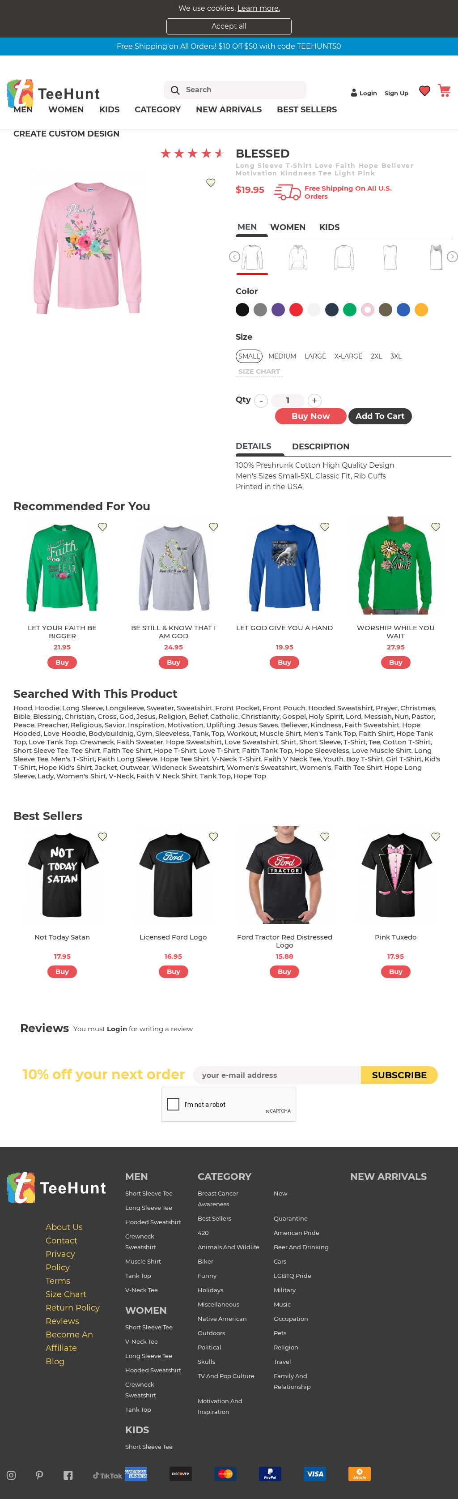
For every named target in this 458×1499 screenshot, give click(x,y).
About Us (64, 1227)
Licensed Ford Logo (173, 937)
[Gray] (260, 309)
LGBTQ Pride (292, 1275)
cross (107, 716)
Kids (109, 110)
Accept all (229, 26)
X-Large (348, 356)
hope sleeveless (322, 750)
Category (158, 110)
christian (79, 716)
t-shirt (355, 742)
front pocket (237, 708)
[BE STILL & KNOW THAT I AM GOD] (174, 566)
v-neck (121, 776)
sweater (160, 708)
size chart (259, 371)
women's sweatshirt (262, 767)
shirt (289, 742)
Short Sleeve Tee (149, 1193)
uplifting (220, 725)
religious (86, 725)
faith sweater (140, 742)
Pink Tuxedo (396, 937)
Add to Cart (380, 416)
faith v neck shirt (166, 776)
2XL (376, 356)
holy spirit (326, 716)
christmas (417, 708)
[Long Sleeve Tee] (252, 257)
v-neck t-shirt (236, 759)
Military (285, 1290)
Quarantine (291, 1218)
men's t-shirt (73, 759)
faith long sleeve (127, 759)
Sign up (396, 93)
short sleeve (320, 742)
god (126, 716)
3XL (396, 356)
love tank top (53, 742)
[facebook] (68, 1474)
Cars (280, 1261)
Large (315, 356)
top (218, 733)
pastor (422, 716)
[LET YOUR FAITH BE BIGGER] (62, 566)
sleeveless (172, 733)
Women (66, 110)
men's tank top (330, 733)
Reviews (62, 1321)
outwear (134, 767)
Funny (207, 1275)
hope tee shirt (184, 759)
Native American (222, 1318)
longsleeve (125, 708)
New (280, 1193)
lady (46, 776)
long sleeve (82, 708)
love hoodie (64, 733)
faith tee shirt (127, 750)
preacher (52, 725)
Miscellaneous (218, 1304)
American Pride (296, 1232)
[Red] (296, 309)
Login (368, 93)
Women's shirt (81, 776)
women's (315, 767)
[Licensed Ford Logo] (174, 875)
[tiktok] (108, 1474)
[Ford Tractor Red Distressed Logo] (285, 875)
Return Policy (73, 1308)
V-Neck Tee (141, 1290)
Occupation (291, 1318)
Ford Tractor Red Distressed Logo (284, 941)
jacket (106, 767)
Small (249, 356)
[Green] (349, 309)
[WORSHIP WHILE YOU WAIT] (396, 566)
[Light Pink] (367, 309)
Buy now (311, 416)
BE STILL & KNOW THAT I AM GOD (173, 632)
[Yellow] (421, 309)
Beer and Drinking (301, 1247)
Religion (286, 1347)
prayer (387, 708)
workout (242, 733)
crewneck (97, 742)
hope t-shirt (175, 750)
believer (294, 725)
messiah (378, 716)
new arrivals (388, 1176)
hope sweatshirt (194, 742)
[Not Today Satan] (62, 875)
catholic (224, 716)
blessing (47, 716)
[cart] (444, 90)
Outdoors (211, 1333)
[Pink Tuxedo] (396, 875)
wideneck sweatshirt (188, 767)
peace (23, 725)
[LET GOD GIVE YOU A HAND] (285, 566)
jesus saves (258, 725)
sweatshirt (194, 708)
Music (282, 1304)
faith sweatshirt (371, 725)
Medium (282, 356)
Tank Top (138, 1275)
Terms (58, 1281)
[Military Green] (385, 309)
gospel (294, 716)
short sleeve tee (40, 750)
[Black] (242, 309)
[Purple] (278, 309)
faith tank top (267, 750)
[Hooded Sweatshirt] (298, 257)
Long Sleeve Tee (148, 1207)
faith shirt (376, 733)
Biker (205, 1261)
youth (333, 759)
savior (115, 725)
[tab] (260, 447)
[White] (314, 309)
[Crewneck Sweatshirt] (344, 257)
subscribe (399, 1075)
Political (209, 1347)
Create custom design (66, 134)
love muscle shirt (381, 750)
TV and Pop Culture (226, 1375)
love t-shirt (219, 750)
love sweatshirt (251, 742)
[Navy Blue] (332, 309)
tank (200, 733)
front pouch (284, 708)
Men (23, 110)
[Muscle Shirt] (390, 257)
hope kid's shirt (65, 767)
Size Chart (66, 1294)
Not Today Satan (62, 937)
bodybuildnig (111, 733)
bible (21, 716)
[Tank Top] (436, 257)
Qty (243, 400)
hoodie (47, 708)
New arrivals (229, 110)
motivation (185, 725)
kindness (326, 725)
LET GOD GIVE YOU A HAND (284, 628)
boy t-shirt (364, 759)
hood (22, 708)
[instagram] (11, 1474)
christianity (260, 716)
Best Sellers (307, 110)
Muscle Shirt (143, 1261)
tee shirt (85, 750)
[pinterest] (39, 1474)
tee (374, 742)
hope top (249, 776)
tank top (215, 776)
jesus (146, 716)
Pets (280, 1333)
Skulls (206, 1361)
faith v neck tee (292, 759)
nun (401, 716)
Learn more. (258, 8)
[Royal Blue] (403, 309)
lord (353, 716)
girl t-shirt (404, 759)
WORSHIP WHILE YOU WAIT (396, 632)
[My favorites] (425, 90)
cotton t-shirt (407, 742)
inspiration (146, 725)
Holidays (210, 1290)
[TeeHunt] (65, 93)
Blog (55, 1362)
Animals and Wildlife (228, 1247)
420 (203, 1232)
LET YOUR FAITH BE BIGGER (62, 632)
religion (172, 716)
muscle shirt (280, 733)
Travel (282, 1361)
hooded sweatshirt (340, 708)
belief (198, 716)
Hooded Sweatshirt (153, 1222)
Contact (61, 1241)
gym (144, 733)
